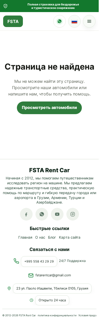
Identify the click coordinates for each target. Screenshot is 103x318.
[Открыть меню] (89, 21)
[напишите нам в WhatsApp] (41, 214)
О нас (40, 237)
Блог (52, 237)
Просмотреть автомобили (49, 107)
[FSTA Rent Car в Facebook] (26, 214)
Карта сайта (69, 237)
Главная (25, 237)
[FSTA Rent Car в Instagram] (72, 214)
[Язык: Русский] (74, 21)
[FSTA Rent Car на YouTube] (57, 214)
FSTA (13, 21)
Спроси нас (59, 21)
